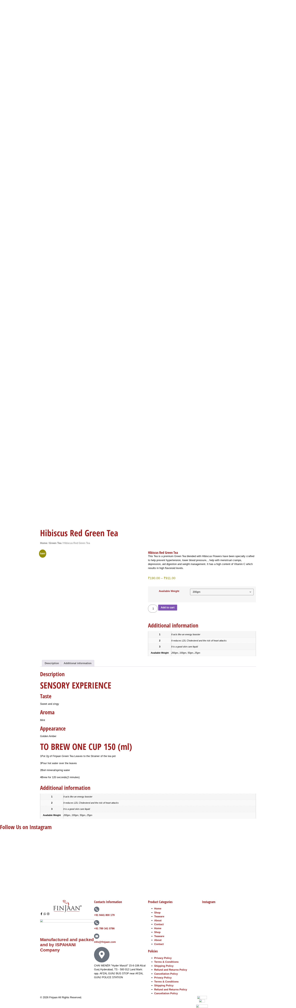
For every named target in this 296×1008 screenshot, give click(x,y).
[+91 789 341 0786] (96, 922)
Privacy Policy (163, 958)
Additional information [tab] (77, 663)
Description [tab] (52, 663)
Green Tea (55, 543)
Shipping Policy (163, 965)
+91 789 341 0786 (104, 928)
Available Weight (169, 591)
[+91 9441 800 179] (96, 909)
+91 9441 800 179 (104, 915)
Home (43, 543)
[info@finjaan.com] (96, 936)
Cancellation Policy (166, 973)
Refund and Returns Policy (170, 969)
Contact (159, 924)
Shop (157, 912)
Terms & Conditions (166, 961)
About (158, 920)
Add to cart (168, 607)
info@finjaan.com (105, 941)
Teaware (159, 916)
